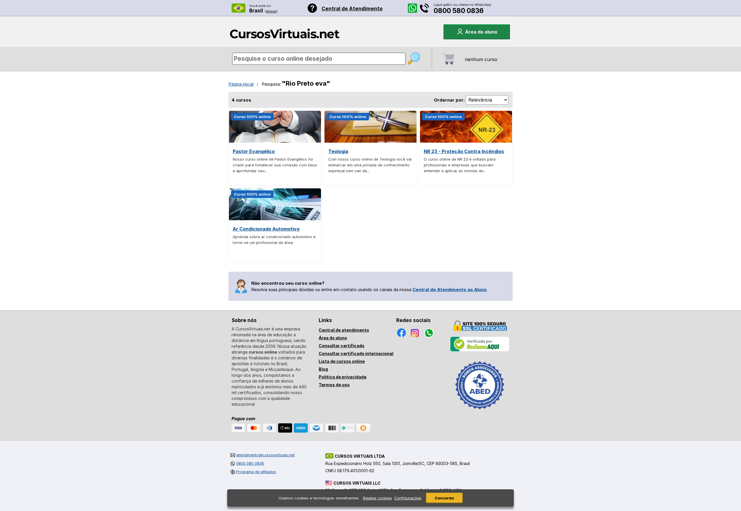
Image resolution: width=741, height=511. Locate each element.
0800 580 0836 (459, 11)
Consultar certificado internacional (356, 353)
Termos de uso (334, 384)
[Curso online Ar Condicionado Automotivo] (275, 218)
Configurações (407, 498)
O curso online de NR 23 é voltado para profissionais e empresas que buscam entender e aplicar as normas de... (460, 165)
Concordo (444, 498)
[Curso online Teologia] (370, 141)
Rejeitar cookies (377, 498)
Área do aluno (333, 337)
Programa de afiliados (256, 471)
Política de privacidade (342, 376)
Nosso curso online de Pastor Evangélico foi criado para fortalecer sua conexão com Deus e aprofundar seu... (275, 165)
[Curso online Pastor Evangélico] (275, 141)
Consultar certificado (341, 345)
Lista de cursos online (342, 361)
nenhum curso (481, 59)
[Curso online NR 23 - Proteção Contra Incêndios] (466, 141)
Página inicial (241, 84)
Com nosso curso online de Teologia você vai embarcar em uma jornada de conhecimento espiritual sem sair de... (370, 165)
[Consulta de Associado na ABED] (479, 412)
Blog (323, 369)
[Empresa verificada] (479, 350)
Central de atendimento (344, 330)
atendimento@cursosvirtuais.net (265, 455)
